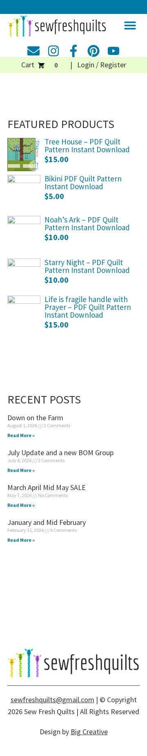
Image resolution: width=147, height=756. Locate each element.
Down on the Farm (35, 417)
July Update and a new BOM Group (60, 452)
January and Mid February (46, 522)
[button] (130, 25)
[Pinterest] (93, 51)
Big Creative (89, 731)
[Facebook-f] (73, 51)
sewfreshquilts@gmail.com (52, 699)
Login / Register (101, 64)
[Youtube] (113, 51)
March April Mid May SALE (46, 487)
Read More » (21, 435)
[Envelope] (33, 51)
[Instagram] (53, 51)
